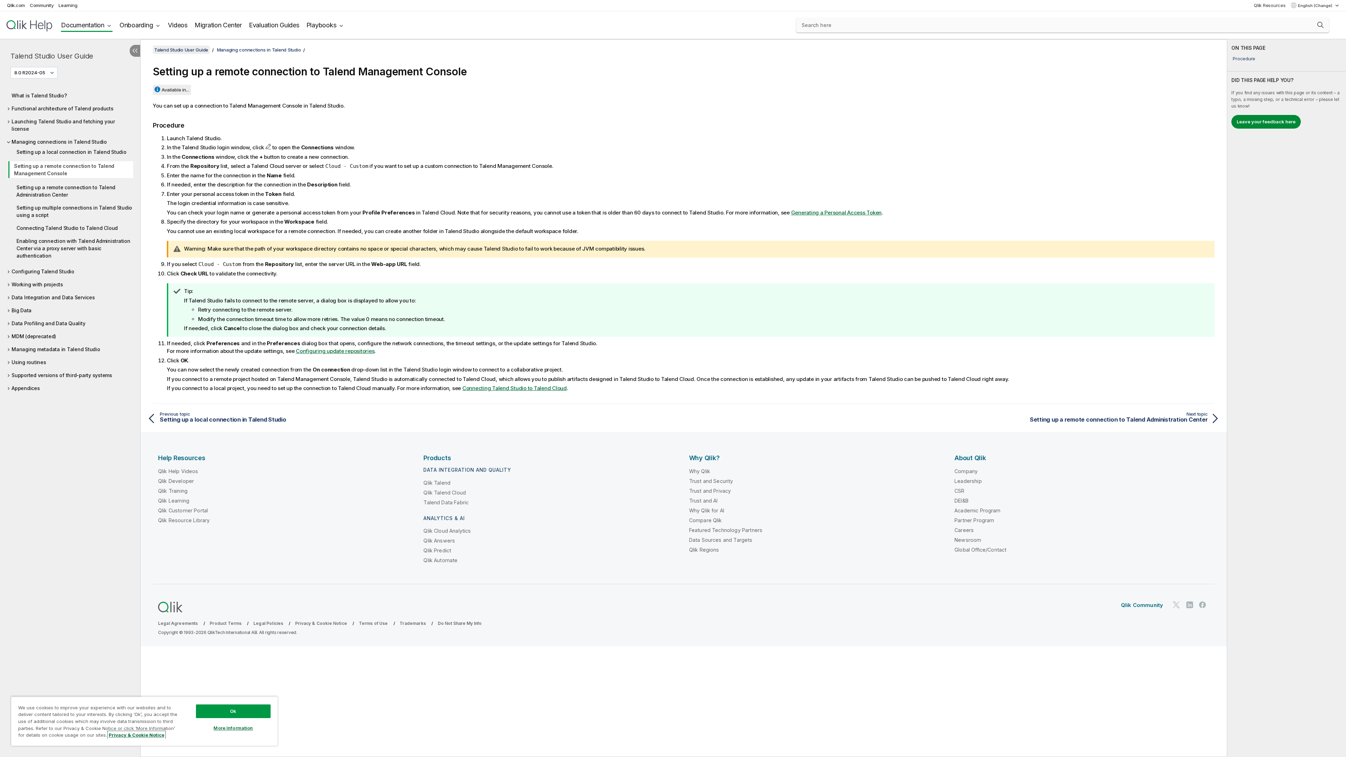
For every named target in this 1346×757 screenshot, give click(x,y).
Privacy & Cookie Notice (321, 623)
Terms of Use (373, 623)
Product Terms (226, 623)
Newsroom (967, 540)
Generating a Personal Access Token (836, 212)
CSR (959, 491)
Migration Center (218, 25)
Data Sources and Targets (721, 540)
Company (966, 471)
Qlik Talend (436, 483)
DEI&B (961, 501)
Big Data (22, 310)
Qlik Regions (704, 550)
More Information (233, 728)
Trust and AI (703, 501)
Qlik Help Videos (178, 471)
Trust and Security (711, 481)
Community (42, 5)
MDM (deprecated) (34, 336)
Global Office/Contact (980, 550)
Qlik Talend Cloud (444, 493)
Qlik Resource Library (184, 520)
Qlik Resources (1270, 5)
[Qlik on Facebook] (1202, 604)
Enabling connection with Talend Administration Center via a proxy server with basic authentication (73, 248)
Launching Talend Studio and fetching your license (63, 125)
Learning (68, 5)
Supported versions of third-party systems (62, 375)
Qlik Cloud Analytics (447, 531)
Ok (233, 711)
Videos (178, 25)
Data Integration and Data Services (53, 297)
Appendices (26, 388)
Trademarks (413, 623)
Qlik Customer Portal (183, 510)
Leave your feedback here (1266, 121)
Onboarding (136, 25)
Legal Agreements (178, 623)
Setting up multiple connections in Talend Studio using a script (74, 211)
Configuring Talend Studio (43, 271)
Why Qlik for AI (706, 510)
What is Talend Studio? (39, 95)
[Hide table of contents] (135, 51)
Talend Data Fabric (446, 502)
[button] (1320, 24)
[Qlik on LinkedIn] (1189, 604)
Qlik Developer (176, 481)
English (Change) (1315, 5)
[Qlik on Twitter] (1176, 604)
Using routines (29, 362)
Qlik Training (173, 491)
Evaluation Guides (274, 25)
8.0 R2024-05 (29, 72)
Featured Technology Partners (725, 530)
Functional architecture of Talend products (63, 108)
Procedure (1244, 58)
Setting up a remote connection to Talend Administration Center (65, 191)
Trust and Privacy (710, 491)
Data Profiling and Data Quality (48, 323)
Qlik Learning (173, 501)
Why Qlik (699, 471)
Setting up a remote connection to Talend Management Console (64, 169)
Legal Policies (268, 623)
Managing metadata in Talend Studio (56, 349)
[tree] (70, 240)
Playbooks (321, 25)
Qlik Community (1142, 605)
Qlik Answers (439, 541)
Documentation (82, 25)
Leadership (968, 481)
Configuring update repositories (335, 351)
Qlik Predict (437, 550)
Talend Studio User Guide (52, 56)
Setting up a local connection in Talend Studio (71, 152)
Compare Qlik (705, 520)
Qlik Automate (440, 560)
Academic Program (977, 510)
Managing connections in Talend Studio (59, 142)
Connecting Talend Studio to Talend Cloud (67, 228)
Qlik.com (16, 5)
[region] (144, 721)
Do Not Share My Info (460, 623)
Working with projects (37, 284)
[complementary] (1286, 398)
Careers (964, 530)
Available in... (175, 90)
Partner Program (974, 520)
